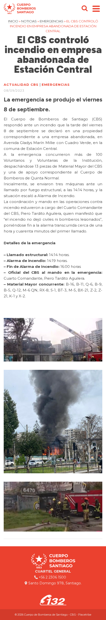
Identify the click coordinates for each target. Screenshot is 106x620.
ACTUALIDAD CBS (21, 85)
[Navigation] (96, 8)
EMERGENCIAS (56, 85)
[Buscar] (84, 8)
